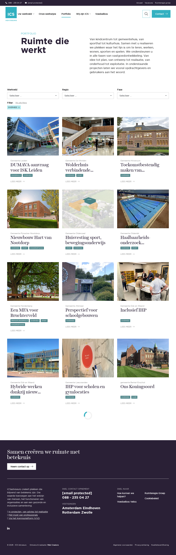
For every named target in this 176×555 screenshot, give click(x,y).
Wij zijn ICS (82, 14)
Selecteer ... (15, 95)
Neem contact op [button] (20, 466)
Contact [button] (159, 14)
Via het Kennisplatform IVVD (24, 518)
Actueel (139, 3)
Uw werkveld (25, 14)
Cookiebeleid (152, 498)
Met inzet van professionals (23, 515)
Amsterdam (72, 508)
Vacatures (149, 3)
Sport (79, 175)
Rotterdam (71, 512)
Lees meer (15, 181)
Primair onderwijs (19, 320)
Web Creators (53, 545)
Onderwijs (16, 175)
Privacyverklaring (142, 545)
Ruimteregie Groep (155, 493)
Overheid (28, 175)
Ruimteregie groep (162, 3)
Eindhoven (91, 508)
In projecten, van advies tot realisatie (28, 511)
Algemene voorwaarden (123, 545)
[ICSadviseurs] (11, 14)
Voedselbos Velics (127, 501)
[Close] (19, 107)
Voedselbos (101, 14)
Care (134, 397)
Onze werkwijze (47, 14)
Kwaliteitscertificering (160, 545)
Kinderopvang (36, 248)
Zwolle (87, 512)
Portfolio (66, 14)
